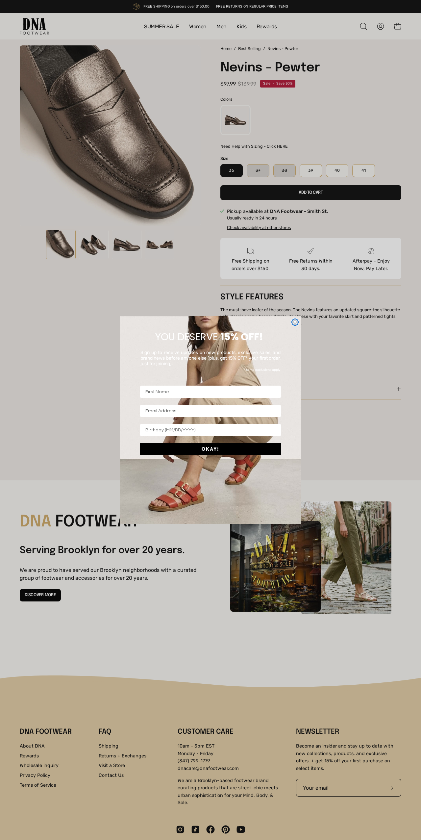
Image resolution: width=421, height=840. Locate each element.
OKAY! (210, 448)
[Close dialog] (295, 322)
